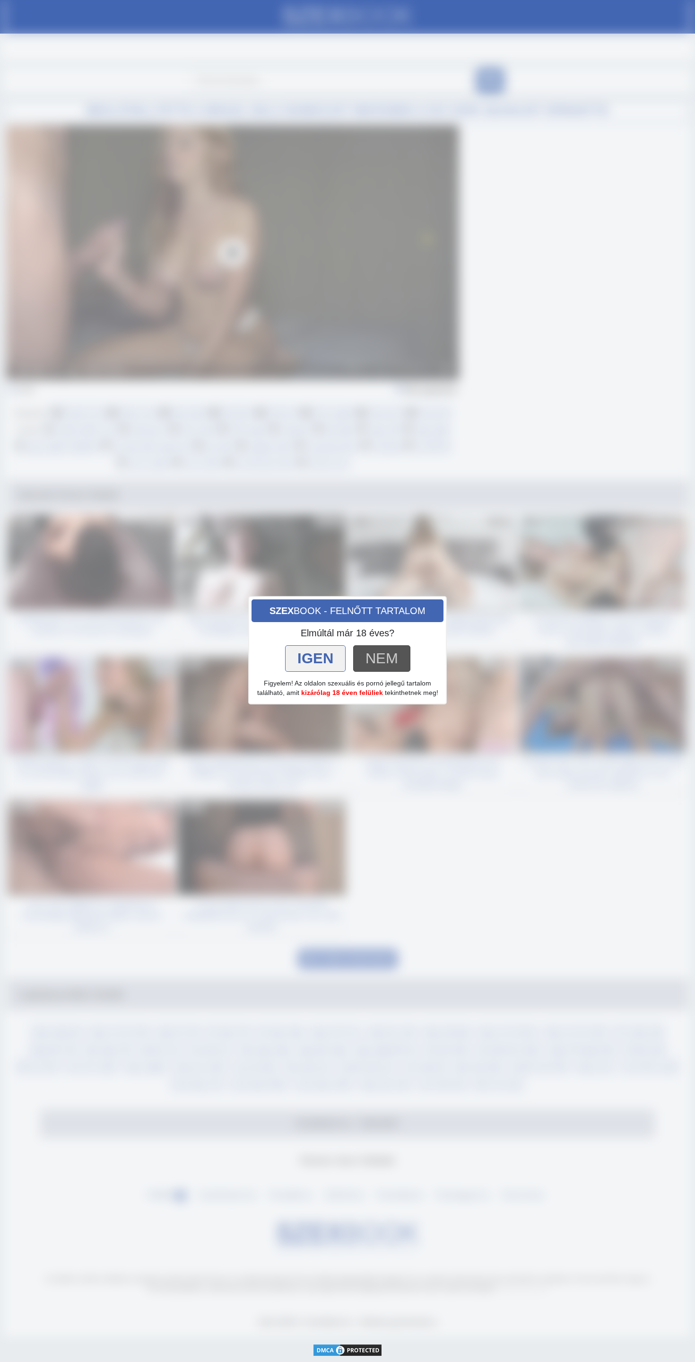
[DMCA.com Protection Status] (347, 1349)
